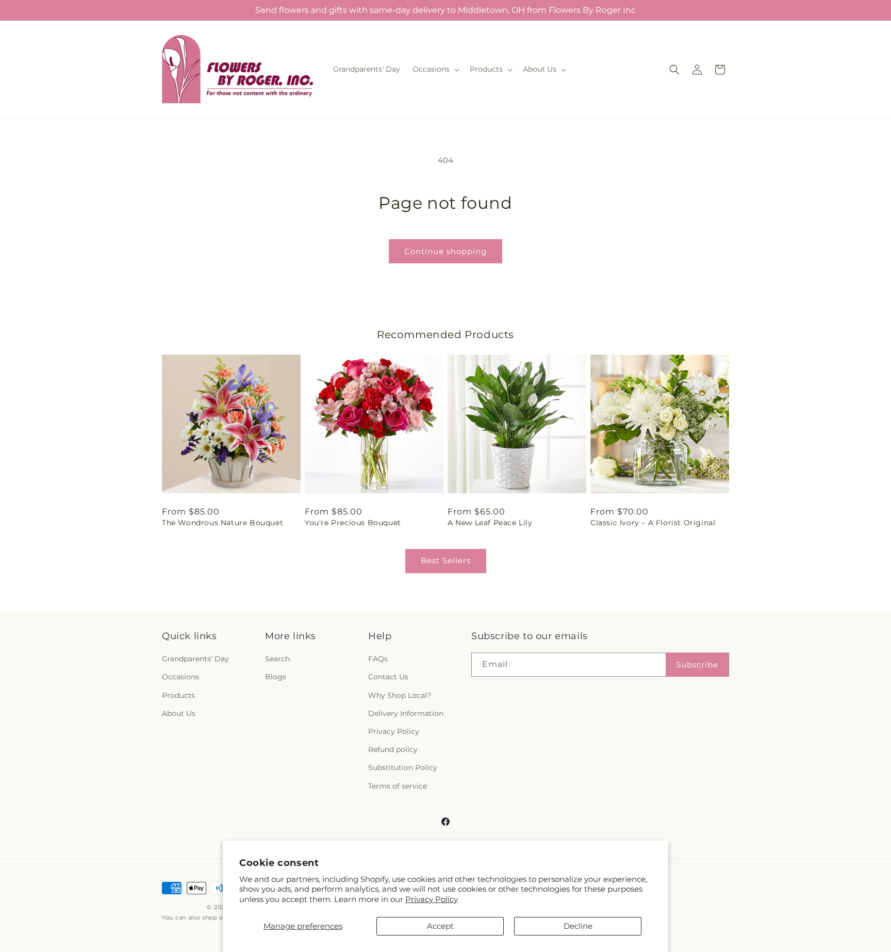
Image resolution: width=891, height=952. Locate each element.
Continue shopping (445, 251)
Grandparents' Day (195, 658)
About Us (178, 713)
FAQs (378, 658)
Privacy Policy (431, 899)
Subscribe (697, 665)
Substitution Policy (402, 767)
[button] (435, 69)
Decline (578, 926)
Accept (440, 926)
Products (178, 695)
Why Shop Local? (399, 695)
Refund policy (393, 749)
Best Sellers (446, 560)
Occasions (180, 677)
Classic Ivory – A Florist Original (652, 522)
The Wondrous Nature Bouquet (222, 522)
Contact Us (388, 677)
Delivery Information (405, 713)
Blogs (275, 677)
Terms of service (397, 786)
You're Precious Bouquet (353, 522)
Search (277, 658)
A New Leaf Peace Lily (490, 522)
